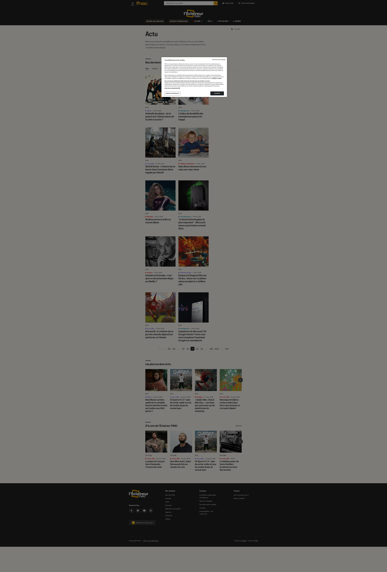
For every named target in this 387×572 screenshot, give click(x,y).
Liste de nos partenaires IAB (172, 88)
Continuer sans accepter (218, 59)
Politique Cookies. (217, 78)
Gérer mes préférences (172, 93)
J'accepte (217, 93)
